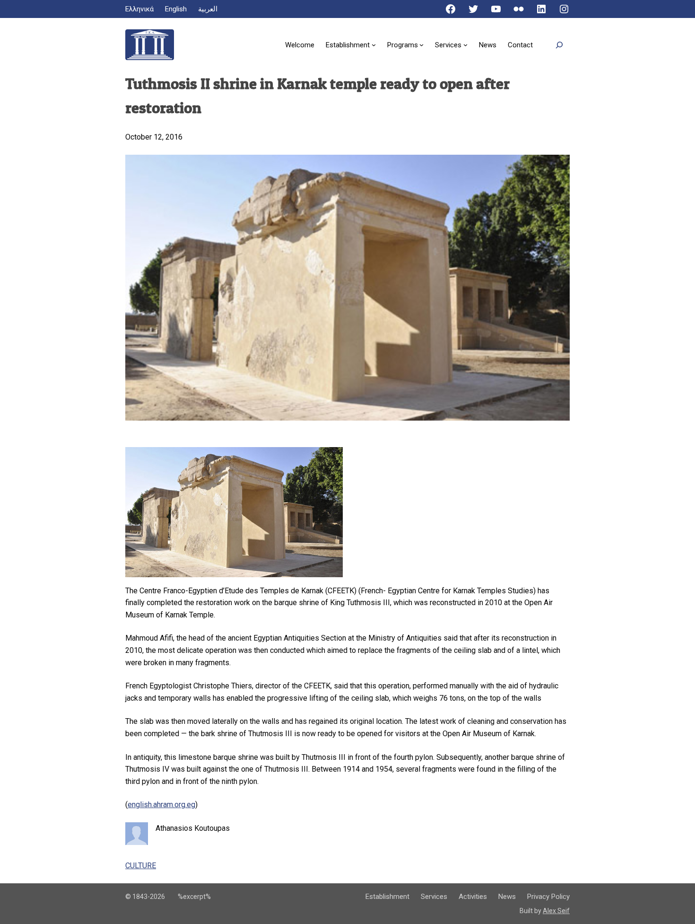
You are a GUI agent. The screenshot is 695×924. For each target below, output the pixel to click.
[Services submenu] (465, 45)
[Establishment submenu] (374, 45)
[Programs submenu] (421, 45)
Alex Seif (556, 911)
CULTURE (140, 865)
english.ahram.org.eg (161, 804)
